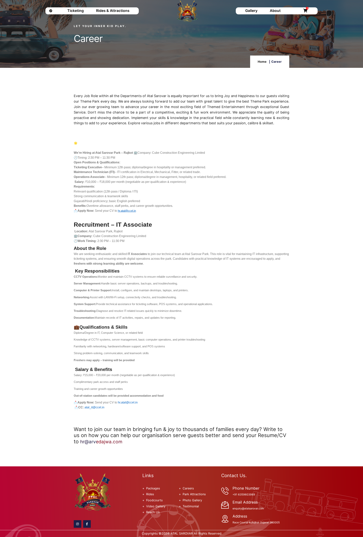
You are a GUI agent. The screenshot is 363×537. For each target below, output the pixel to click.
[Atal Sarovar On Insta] (77, 524)
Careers (188, 488)
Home (262, 61)
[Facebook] (87, 524)
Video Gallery (155, 506)
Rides (150, 494)
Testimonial (191, 506)
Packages (153, 488)
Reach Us (153, 512)
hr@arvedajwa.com (101, 441)
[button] (137, 254)
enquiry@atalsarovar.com (248, 508)
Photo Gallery (192, 500)
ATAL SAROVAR (182, 533)
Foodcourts (154, 500)
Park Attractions (194, 494)
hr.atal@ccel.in (127, 210)
